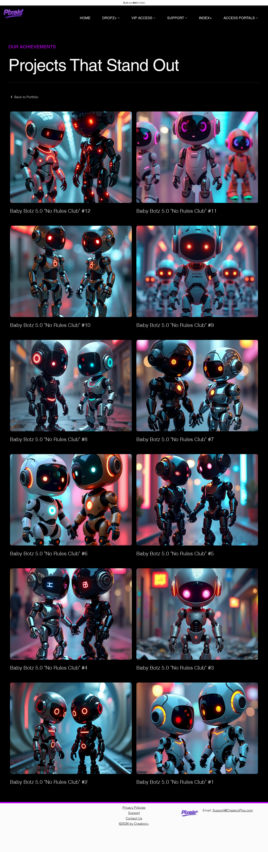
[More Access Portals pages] (257, 18)
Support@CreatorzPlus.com (233, 810)
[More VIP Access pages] (154, 18)
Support (134, 813)
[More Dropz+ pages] (119, 18)
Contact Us (134, 818)
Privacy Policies (134, 807)
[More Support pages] (186, 18)
